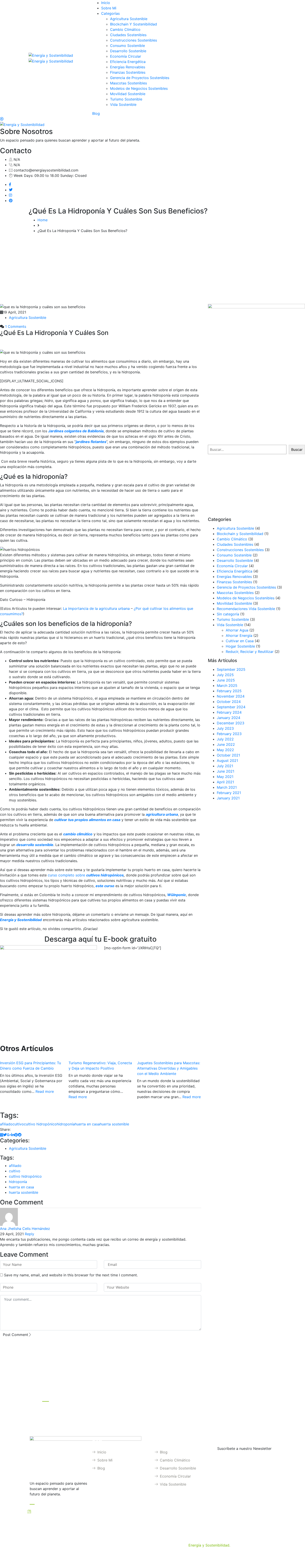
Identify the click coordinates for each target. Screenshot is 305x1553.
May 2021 (225, 776)
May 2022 (225, 750)
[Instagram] (10, 195)
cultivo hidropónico (40, 1124)
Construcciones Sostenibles (133, 40)
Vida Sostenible (123, 104)
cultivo (18, 1124)
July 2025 (225, 675)
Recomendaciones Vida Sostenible (246, 608)
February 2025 (229, 691)
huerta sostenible (114, 1124)
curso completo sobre (67, 875)
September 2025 (231, 669)
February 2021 (229, 792)
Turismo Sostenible (126, 99)
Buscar (297, 449)
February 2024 (229, 712)
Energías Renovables (127, 67)
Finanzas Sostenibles (127, 72)
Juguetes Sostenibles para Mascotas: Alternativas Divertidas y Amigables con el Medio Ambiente (168, 1068)
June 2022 (226, 744)
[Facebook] (10, 184)
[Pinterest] (11, 200)
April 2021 (225, 782)
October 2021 (228, 755)
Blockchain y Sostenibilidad (240, 533)
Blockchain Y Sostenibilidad (133, 24)
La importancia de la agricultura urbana (96, 608)
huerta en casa (87, 1124)
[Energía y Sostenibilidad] (51, 55)
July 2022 (225, 739)
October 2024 (229, 701)
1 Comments (15, 326)
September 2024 (231, 707)
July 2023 (225, 728)
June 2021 (225, 771)
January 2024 (228, 717)
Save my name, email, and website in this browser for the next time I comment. (71, 1275)
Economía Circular (125, 56)
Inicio (105, 2)
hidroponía (66, 1124)
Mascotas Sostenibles (128, 83)
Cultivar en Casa (240, 641)
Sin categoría (228, 614)
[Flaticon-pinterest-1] (235, 1390)
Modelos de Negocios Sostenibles (139, 88)
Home (43, 220)
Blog (96, 113)
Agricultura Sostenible (128, 19)
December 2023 (230, 723)
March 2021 (227, 787)
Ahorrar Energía (239, 635)
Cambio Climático (125, 29)
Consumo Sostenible (127, 45)
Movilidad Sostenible (127, 94)
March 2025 (227, 685)
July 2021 (225, 766)
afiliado (6, 1124)
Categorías (110, 13)
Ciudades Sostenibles (128, 35)
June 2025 (226, 680)
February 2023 (229, 734)
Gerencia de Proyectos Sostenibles (139, 77)
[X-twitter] (247, 1390)
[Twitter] (11, 190)
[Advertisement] (152, 270)
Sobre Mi (108, 8)
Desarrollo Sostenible (128, 51)
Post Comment (15, 1334)
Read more (45, 1091)
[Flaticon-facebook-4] (212, 1390)
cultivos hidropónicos (105, 875)
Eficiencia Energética (128, 61)
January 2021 (228, 798)
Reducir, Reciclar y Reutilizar (250, 651)
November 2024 (230, 696)
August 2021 (227, 760)
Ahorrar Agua (237, 630)
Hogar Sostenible (240, 646)
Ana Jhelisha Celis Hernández (25, 1228)
